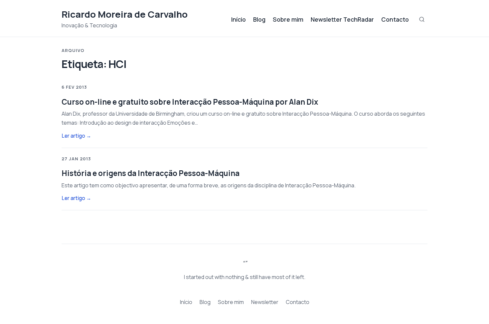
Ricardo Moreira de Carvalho (125, 14)
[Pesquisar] (421, 19)
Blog (259, 19)
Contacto (395, 19)
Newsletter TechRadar (342, 19)
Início (238, 19)
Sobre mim (288, 19)
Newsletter (264, 302)
